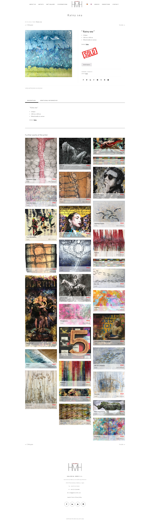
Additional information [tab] (49, 100)
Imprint (69, 497)
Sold (34, 21)
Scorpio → (122, 25)
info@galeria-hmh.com (75, 492)
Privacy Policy (78, 497)
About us (33, 4)
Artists (41, 4)
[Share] (83, 80)
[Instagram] (83, 504)
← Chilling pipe (29, 25)
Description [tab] (31, 100)
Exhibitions (106, 4)
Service (96, 4)
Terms (73, 497)
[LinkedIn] (72, 504)
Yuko (87, 44)
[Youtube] (78, 504)
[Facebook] (66, 504)
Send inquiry (86, 64)
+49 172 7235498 (75, 489)
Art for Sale (28, 21)
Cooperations (62, 4)
